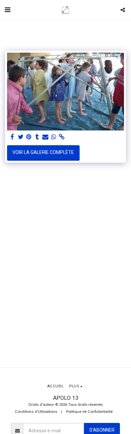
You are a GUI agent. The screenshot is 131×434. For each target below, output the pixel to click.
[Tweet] (21, 137)
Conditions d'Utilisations (36, 412)
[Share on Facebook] (12, 137)
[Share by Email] (45, 137)
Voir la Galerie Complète (43, 152)
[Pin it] (29, 137)
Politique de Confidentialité (89, 412)
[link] (62, 137)
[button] (7, 9)
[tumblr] (37, 137)
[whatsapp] (54, 137)
